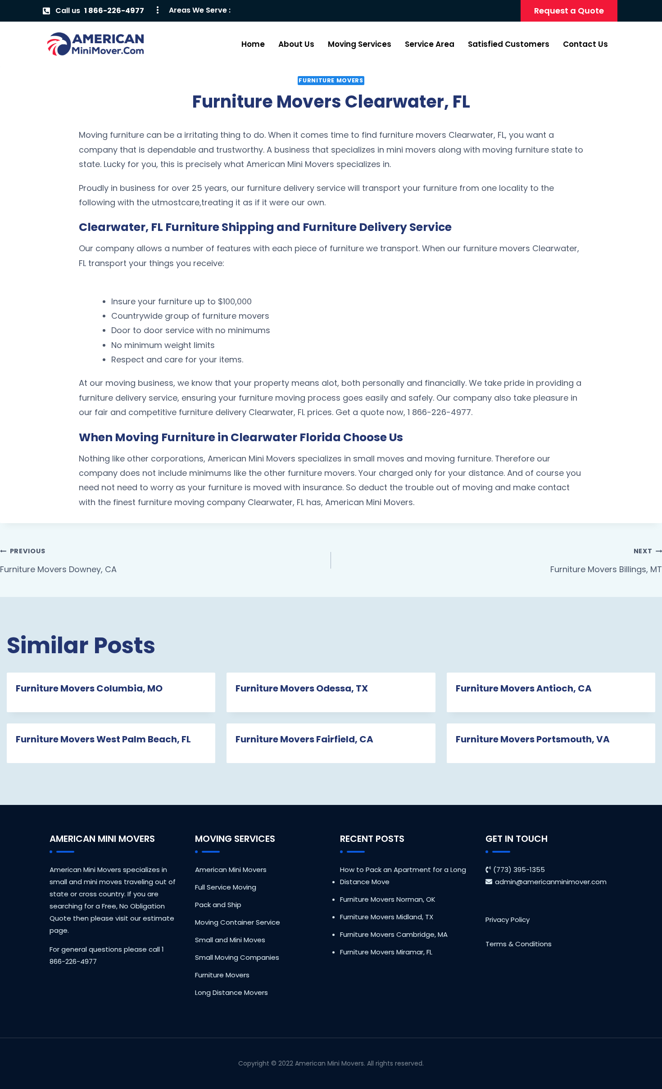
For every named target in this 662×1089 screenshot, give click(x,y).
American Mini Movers (231, 869)
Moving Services (359, 44)
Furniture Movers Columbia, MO (89, 688)
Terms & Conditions (518, 944)
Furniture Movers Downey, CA (58, 560)
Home (253, 44)
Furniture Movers (331, 80)
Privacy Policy (507, 919)
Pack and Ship (218, 904)
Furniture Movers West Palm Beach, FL (103, 739)
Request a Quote (569, 10)
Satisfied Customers (508, 44)
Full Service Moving (225, 887)
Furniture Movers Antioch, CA (524, 688)
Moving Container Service (237, 922)
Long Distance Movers (231, 992)
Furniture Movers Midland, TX (386, 917)
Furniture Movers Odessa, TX (302, 688)
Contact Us (585, 44)
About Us (296, 44)
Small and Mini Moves (230, 939)
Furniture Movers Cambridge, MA (394, 934)
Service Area (429, 44)
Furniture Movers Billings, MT (606, 560)
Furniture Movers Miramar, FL (386, 952)
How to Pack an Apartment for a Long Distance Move (403, 875)
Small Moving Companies (237, 957)
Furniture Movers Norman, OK (387, 899)
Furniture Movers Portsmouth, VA (533, 739)
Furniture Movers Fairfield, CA (304, 739)
